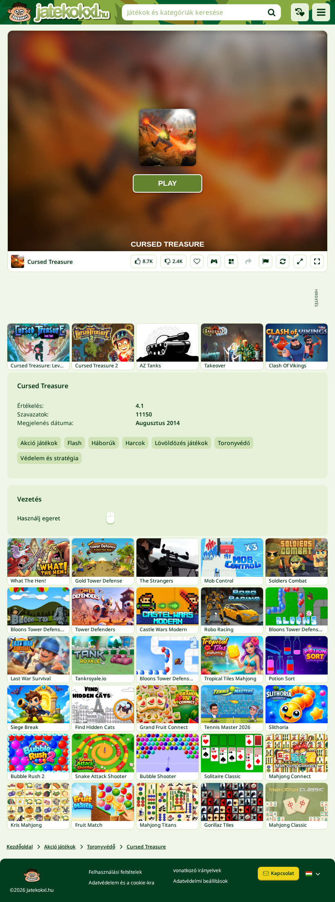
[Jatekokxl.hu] (58, 12)
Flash (74, 443)
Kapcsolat (282, 873)
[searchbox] (201, 12)
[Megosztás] (248, 261)
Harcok (135, 443)
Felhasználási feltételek (115, 871)
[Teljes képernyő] (317, 261)
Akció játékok (39, 443)
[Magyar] (313, 874)
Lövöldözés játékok (181, 443)
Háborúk (104, 443)
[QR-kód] (231, 261)
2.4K (173, 259)
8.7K (143, 259)
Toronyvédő (234, 443)
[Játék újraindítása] (283, 261)
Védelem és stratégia (49, 458)
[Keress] (272, 12)
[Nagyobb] (300, 261)
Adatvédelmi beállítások (200, 880)
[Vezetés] (214, 261)
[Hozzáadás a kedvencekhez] (197, 261)
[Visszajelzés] (265, 261)
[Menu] (321, 12)
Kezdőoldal (20, 846)
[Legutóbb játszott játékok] (300, 12)
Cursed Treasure (146, 846)
